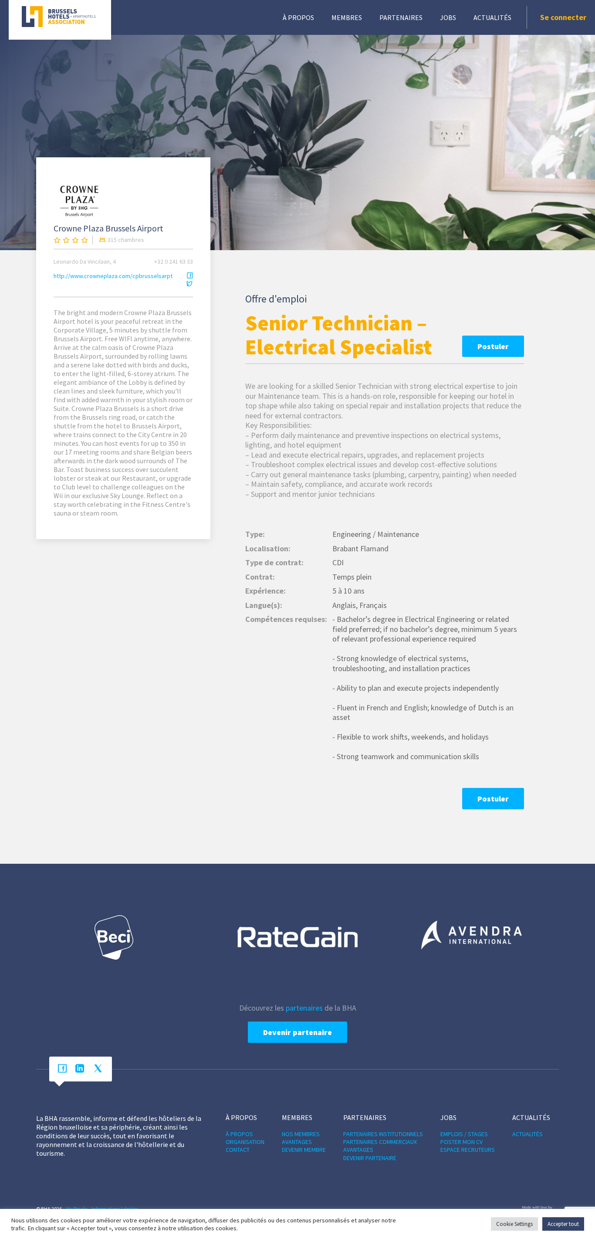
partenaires (304, 1008)
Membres (346, 17)
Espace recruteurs (467, 1150)
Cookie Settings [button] (514, 1224)
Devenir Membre (304, 1150)
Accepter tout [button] (563, 1224)
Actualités (492, 17)
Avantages (297, 1142)
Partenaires (401, 17)
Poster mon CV (461, 1142)
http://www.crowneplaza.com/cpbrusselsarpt (113, 276)
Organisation (245, 1142)
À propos (298, 17)
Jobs (448, 17)
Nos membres (301, 1134)
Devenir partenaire (297, 1032)
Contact (238, 1150)
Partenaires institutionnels (383, 1134)
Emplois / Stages (464, 1134)
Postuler (493, 346)
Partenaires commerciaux (380, 1142)
